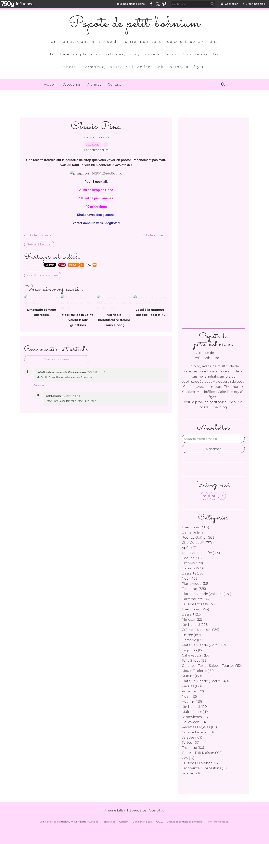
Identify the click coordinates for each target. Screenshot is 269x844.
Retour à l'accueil (39, 244)
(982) (195, 527)
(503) (193, 573)
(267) (196, 599)
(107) (191, 742)
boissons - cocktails (96, 137)
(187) (191, 635)
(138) (192, 686)
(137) (193, 691)
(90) (205, 768)
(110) (198, 732)
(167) (204, 645)
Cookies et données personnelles (184, 821)
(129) (192, 701)
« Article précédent (39, 235)
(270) (206, 594)
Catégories (71, 84)
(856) (198, 537)
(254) (195, 609)
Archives (94, 84)
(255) (199, 604)
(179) (193, 640)
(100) (202, 753)
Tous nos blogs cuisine (131, 3)
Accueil (50, 84)
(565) (192, 558)
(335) (194, 589)
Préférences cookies (217, 821)
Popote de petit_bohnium (134, 23)
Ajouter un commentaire (57, 359)
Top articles (109, 821)
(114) (194, 722)
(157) (196, 655)
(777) (197, 543)
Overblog (156, 810)
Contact (114, 84)
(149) (192, 676)
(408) (190, 578)
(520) (192, 563)
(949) (193, 532)
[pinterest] (164, 4)
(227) (192, 614)
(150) (198, 671)
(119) (195, 712)
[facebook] (151, 4)
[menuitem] (50, 84)
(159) (193, 650)
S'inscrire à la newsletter (42, 275)
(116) (195, 717)
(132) (189, 696)
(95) (200, 763)
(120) (195, 707)
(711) (190, 548)
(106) (193, 748)
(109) (192, 737)
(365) (196, 584)
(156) (194, 660)
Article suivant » (155, 235)
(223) (193, 619)
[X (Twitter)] (157, 4)
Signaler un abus (142, 821)
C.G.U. (159, 821)
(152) (212, 666)
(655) (201, 553)
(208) (195, 625)
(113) (199, 727)
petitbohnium (221, 402)
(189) (200, 630)
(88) (191, 773)
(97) (188, 758)
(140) (205, 681)
